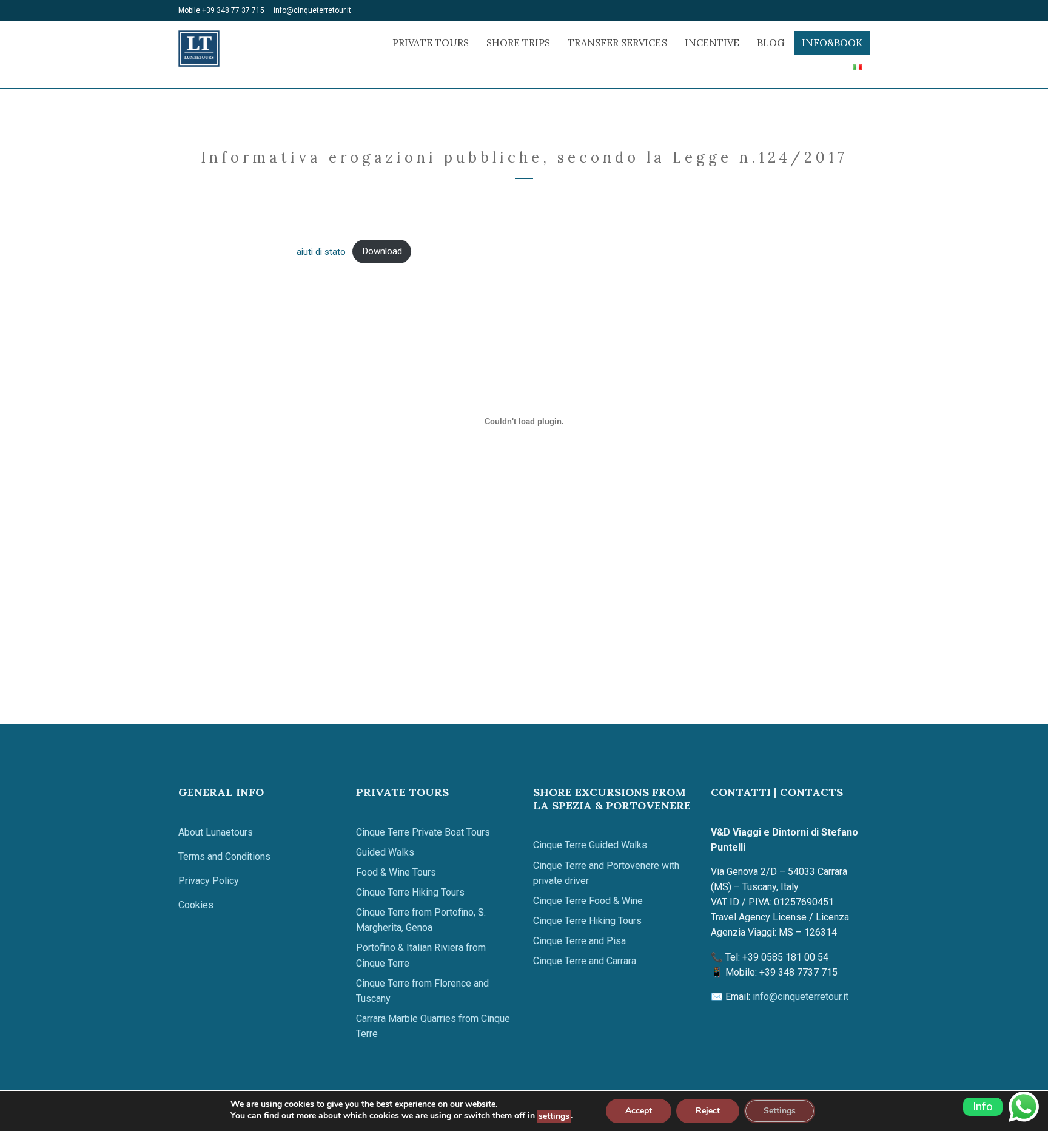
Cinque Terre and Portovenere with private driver (606, 873)
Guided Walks (385, 852)
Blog (770, 42)
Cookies (195, 905)
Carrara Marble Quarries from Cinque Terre (433, 1026)
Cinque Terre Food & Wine (588, 900)
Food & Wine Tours (396, 872)
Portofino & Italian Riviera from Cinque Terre (421, 955)
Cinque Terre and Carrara (584, 961)
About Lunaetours (215, 832)
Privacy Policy (208, 880)
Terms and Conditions (224, 856)
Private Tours (430, 42)
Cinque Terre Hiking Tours (410, 892)
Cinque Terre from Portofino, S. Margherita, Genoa (421, 919)
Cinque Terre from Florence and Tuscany (422, 990)
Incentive (712, 42)
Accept (638, 1110)
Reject (708, 1110)
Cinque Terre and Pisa (579, 941)
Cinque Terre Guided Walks (590, 845)
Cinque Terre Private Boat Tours (423, 832)
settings (554, 1116)
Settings (780, 1110)
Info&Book (832, 42)
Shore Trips (518, 42)
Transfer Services (617, 42)
